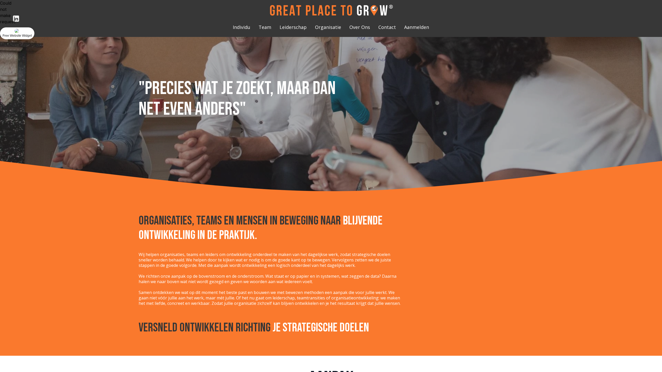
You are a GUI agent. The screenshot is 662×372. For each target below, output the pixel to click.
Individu (241, 27)
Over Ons (359, 27)
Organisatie (328, 27)
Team (265, 27)
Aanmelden (416, 27)
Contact (387, 27)
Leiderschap (293, 27)
